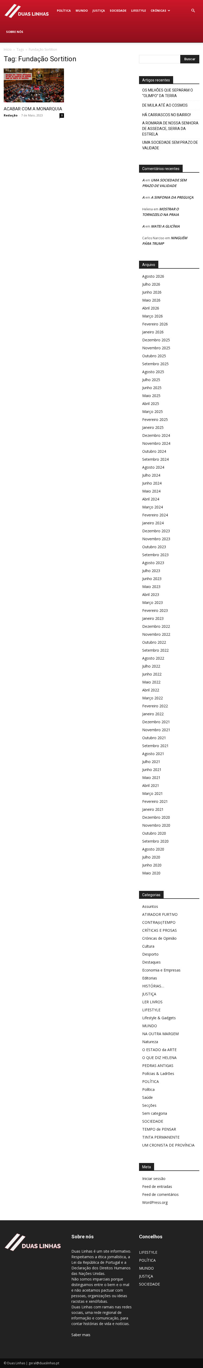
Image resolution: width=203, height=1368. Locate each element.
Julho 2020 (151, 857)
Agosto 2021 (153, 753)
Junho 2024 (152, 483)
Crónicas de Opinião (159, 938)
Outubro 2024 (154, 451)
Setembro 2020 (155, 841)
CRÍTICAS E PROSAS (159, 930)
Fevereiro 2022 (155, 705)
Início (8, 49)
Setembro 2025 (155, 363)
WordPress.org (155, 1202)
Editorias (149, 978)
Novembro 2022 (156, 634)
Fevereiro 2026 (155, 323)
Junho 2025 (152, 387)
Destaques (151, 962)
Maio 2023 (151, 586)
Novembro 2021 (156, 729)
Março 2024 (152, 506)
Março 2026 (152, 316)
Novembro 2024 (156, 443)
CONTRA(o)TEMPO (159, 922)
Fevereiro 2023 (155, 610)
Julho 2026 (151, 284)
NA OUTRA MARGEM (160, 1033)
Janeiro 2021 (153, 809)
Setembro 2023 (155, 554)
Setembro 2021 (155, 745)
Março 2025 (152, 411)
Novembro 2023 (156, 538)
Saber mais (80, 1334)
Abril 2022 (150, 689)
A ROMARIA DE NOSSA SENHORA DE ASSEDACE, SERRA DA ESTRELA (170, 128)
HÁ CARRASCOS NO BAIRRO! (166, 115)
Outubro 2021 (154, 737)
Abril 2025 (150, 403)
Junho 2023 (152, 578)
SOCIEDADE (118, 10)
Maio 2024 (151, 491)
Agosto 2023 (153, 562)
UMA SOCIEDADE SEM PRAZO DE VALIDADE (170, 145)
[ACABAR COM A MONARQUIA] (34, 85)
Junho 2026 (152, 292)
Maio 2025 (151, 395)
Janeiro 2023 (153, 618)
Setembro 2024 (155, 459)
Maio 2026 (151, 300)
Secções (149, 1105)
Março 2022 (152, 697)
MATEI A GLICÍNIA (165, 226)
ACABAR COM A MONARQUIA (33, 108)
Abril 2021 (150, 785)
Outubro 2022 (154, 642)
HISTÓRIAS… (153, 985)
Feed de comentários (160, 1194)
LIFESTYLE (138, 10)
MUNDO (82, 10)
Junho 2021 (152, 769)
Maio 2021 (151, 777)
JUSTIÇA (99, 10)
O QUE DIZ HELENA (159, 1057)
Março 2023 (152, 602)
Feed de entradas (157, 1186)
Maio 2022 (151, 682)
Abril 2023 (150, 594)
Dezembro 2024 (156, 435)
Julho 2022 (151, 666)
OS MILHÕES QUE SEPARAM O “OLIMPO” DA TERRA (167, 93)
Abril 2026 (150, 308)
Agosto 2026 (153, 276)
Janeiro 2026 (153, 331)
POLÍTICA (64, 10)
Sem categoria (154, 1113)
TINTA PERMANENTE (160, 1137)
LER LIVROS (152, 1001)
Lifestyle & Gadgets (159, 1017)
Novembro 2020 (156, 825)
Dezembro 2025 (156, 339)
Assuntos (150, 906)
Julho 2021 (151, 761)
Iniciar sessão (153, 1178)
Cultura (148, 946)
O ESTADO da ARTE (159, 1049)
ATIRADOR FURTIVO (160, 914)
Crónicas (158, 10)
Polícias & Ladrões (158, 1073)
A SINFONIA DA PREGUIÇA (172, 197)
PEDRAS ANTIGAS (157, 1065)
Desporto (150, 954)
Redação (10, 115)
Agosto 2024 (153, 467)
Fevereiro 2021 (155, 801)
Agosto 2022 (153, 658)
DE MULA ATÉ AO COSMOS (165, 105)
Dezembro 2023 (156, 530)
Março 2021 (152, 793)
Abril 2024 (150, 499)
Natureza (150, 1041)
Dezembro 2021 (156, 721)
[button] (193, 10)
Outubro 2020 (154, 833)
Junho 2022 (152, 674)
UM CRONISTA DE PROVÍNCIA (168, 1145)
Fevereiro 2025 (155, 419)
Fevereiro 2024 (155, 514)
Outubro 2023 (154, 546)
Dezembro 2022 (156, 626)
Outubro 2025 (154, 355)
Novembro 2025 (156, 347)
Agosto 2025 (153, 371)
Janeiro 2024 (153, 522)
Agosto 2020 (153, 849)
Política (148, 1089)
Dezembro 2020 (156, 817)
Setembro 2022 (155, 650)
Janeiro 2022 (153, 713)
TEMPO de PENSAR (159, 1129)
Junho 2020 (152, 865)
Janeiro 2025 (153, 427)
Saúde (147, 1097)
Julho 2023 (151, 570)
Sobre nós (14, 32)
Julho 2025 (151, 379)
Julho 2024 (151, 475)
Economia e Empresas (161, 970)
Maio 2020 (151, 872)
